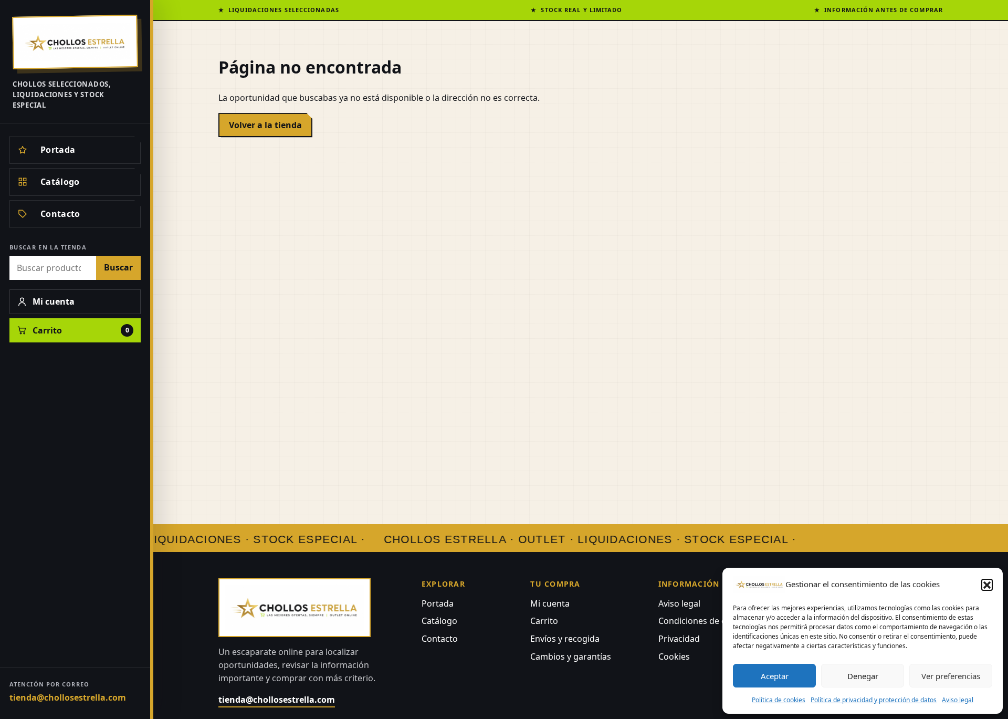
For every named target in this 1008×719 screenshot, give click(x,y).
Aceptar (775, 676)
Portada (438, 603)
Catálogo (439, 621)
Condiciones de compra (705, 621)
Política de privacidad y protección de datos (874, 699)
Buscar (118, 267)
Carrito (544, 621)
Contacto (440, 638)
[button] (987, 584)
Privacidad (679, 638)
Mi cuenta (550, 603)
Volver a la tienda (265, 125)
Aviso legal (957, 699)
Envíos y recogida (565, 638)
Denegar (862, 676)
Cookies (674, 656)
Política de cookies (778, 699)
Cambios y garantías (570, 656)
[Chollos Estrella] (75, 42)
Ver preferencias (950, 676)
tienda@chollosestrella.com (67, 697)
